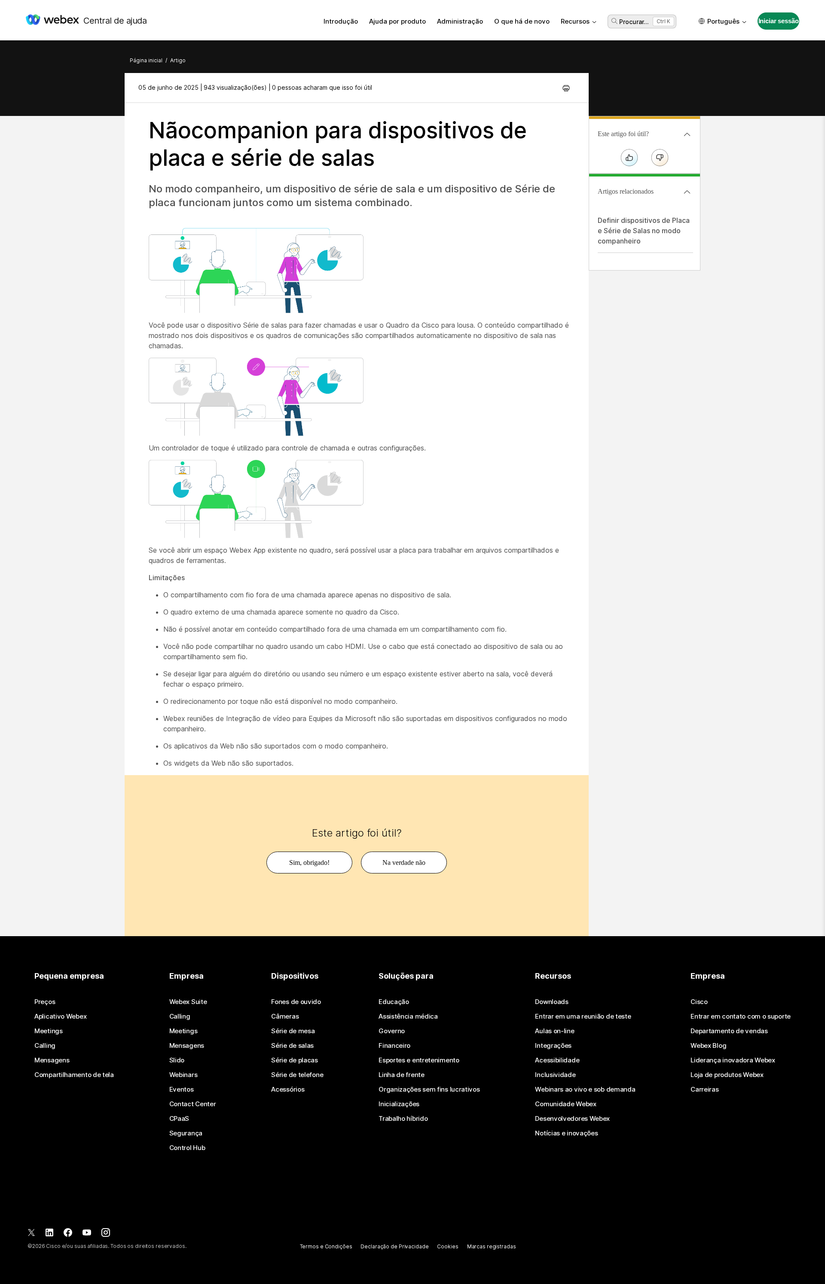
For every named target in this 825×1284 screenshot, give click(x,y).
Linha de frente (402, 1075)
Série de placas (294, 1060)
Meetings (48, 1031)
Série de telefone (297, 1075)
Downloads (551, 1002)
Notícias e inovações (566, 1133)
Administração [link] (460, 21)
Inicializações (399, 1104)
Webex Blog (708, 1046)
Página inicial (146, 60)
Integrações (553, 1046)
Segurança (185, 1133)
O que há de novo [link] (522, 21)
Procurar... (634, 21)
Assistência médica (408, 1016)
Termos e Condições (326, 1246)
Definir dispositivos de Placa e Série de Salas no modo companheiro (644, 230)
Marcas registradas (491, 1246)
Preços (44, 1002)
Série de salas (292, 1046)
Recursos (575, 21)
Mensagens (51, 1060)
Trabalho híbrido (403, 1119)
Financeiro (394, 1046)
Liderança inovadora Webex (733, 1060)
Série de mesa (293, 1031)
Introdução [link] (341, 21)
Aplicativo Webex (60, 1016)
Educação (394, 1002)
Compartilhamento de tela (74, 1075)
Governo (392, 1031)
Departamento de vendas (729, 1031)
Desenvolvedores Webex (572, 1119)
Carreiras (704, 1089)
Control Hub (187, 1148)
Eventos (181, 1089)
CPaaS (179, 1119)
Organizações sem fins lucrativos (429, 1089)
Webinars (183, 1075)
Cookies (447, 1246)
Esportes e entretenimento (419, 1060)
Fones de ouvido (296, 1002)
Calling (44, 1046)
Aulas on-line (554, 1031)
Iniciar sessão (778, 20)
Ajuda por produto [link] (397, 21)
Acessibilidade (557, 1060)
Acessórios (287, 1089)
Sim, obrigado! (309, 862)
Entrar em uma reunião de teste (583, 1016)
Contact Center (192, 1104)
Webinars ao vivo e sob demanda (585, 1089)
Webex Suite (188, 1002)
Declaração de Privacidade (394, 1246)
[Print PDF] (566, 87)
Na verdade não (403, 862)
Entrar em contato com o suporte (741, 1016)
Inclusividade (555, 1075)
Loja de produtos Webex (727, 1075)
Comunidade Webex (565, 1104)
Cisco (699, 1002)
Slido (177, 1060)
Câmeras (285, 1016)
